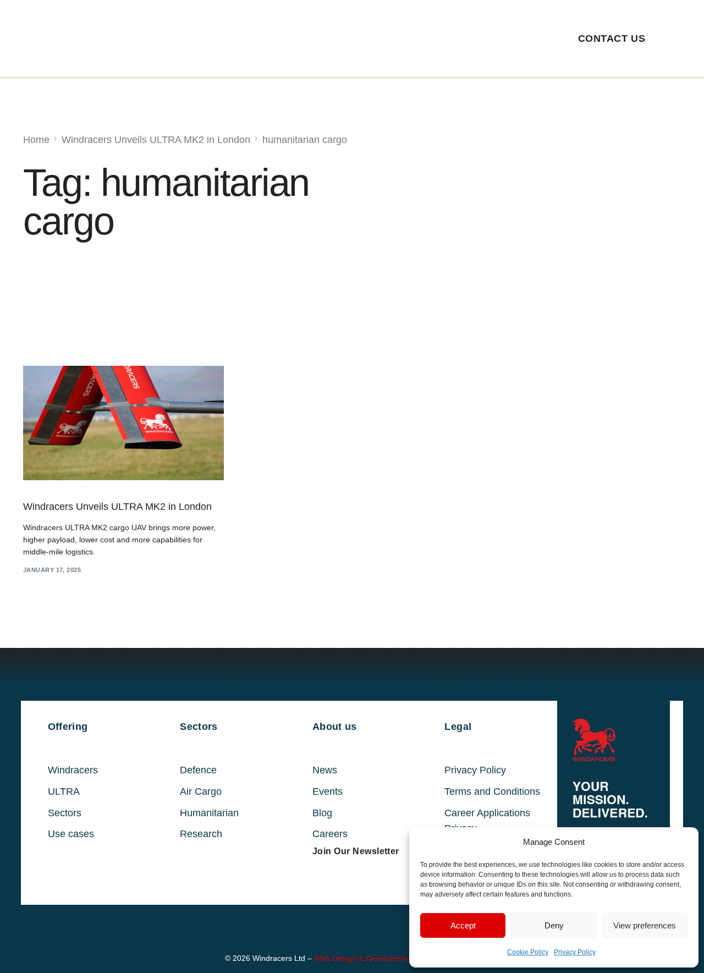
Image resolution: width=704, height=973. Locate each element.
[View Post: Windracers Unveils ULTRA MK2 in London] (123, 423)
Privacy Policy (575, 952)
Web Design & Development (363, 958)
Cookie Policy (527, 952)
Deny (554, 925)
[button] (355, 851)
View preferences (644, 925)
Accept (463, 925)
